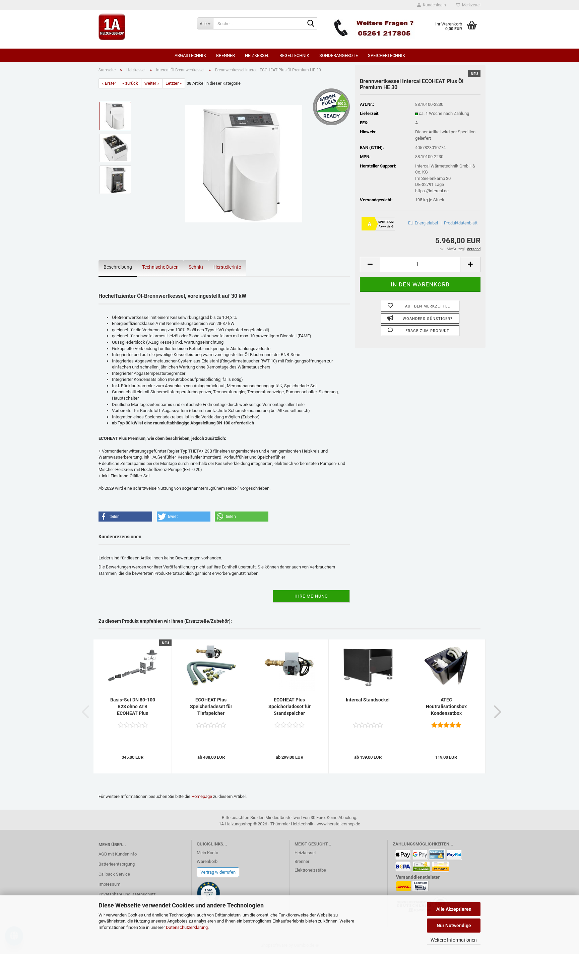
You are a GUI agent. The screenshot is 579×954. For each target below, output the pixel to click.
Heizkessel (257, 55)
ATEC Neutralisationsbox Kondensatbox (446, 706)
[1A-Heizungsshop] (143, 27)
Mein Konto (207, 852)
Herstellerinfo (227, 267)
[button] (370, 264)
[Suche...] (311, 24)
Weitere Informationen (454, 940)
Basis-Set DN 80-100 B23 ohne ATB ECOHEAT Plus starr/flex (132, 707)
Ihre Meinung (311, 596)
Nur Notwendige (454, 925)
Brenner (225, 55)
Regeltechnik (294, 55)
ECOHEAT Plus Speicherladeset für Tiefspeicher (211, 706)
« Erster (109, 83)
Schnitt (196, 267)
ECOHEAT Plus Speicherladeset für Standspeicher (289, 706)
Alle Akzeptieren (453, 909)
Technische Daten (160, 267)
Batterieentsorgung (117, 864)
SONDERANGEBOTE (338, 55)
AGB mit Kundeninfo (118, 854)
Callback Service (114, 874)
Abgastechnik (190, 55)
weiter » (151, 83)
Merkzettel (470, 5)
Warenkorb (207, 861)
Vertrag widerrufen (218, 872)
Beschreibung (118, 267)
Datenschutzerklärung (187, 927)
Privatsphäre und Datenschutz (127, 894)
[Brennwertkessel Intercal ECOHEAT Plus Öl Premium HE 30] (243, 163)
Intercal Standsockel (368, 699)
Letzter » (174, 83)
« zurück (130, 83)
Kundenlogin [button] (433, 5)
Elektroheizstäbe (310, 870)
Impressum (109, 884)
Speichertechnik (386, 55)
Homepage (201, 796)
